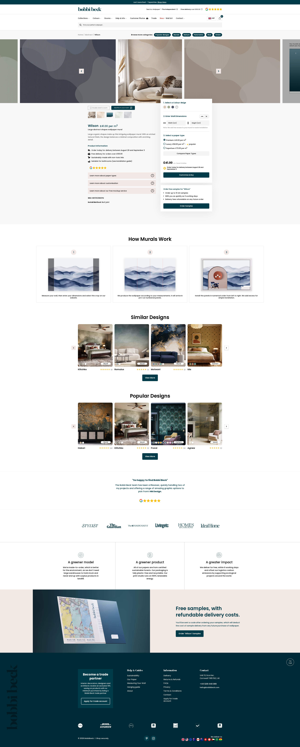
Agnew (191, 448)
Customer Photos (137, 18)
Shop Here (162, 2)
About (130, 691)
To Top (290, 662)
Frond (154, 448)
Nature (187, 35)
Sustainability (133, 675)
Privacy (166, 687)
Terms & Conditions (172, 691)
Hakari (81, 448)
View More (150, 377)
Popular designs (162, 35)
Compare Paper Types (186, 153)
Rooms (108, 18)
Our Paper (132, 679)
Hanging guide (133, 687)
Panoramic (198, 35)
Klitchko (82, 369)
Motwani (155, 369)
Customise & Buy (186, 175)
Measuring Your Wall (136, 683)
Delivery (167, 675)
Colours (96, 18)
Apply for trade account (95, 701)
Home (80, 35)
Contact (179, 18)
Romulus (119, 369)
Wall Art (166, 18)
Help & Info (120, 18)
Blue (209, 35)
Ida (189, 369)
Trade (154, 18)
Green (218, 35)
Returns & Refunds (171, 679)
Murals (176, 35)
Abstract (89, 35)
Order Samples (186, 206)
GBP (213, 18)
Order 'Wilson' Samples (190, 633)
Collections (83, 18)
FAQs (165, 683)
